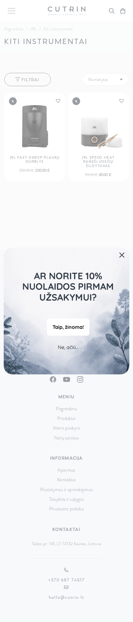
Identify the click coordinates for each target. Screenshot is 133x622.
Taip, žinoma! (68, 327)
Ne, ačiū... (68, 347)
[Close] (121, 255)
